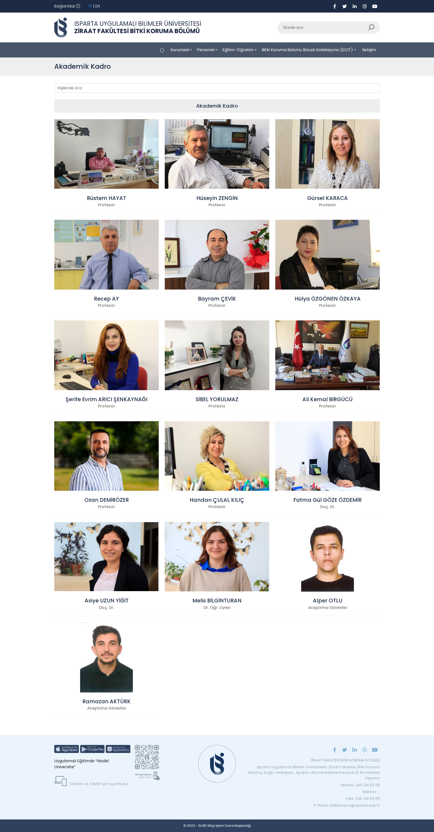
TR (90, 6)
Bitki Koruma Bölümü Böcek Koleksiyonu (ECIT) (307, 50)
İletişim (369, 50)
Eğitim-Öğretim (238, 50)
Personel (205, 50)
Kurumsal (180, 50)
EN (97, 6)
